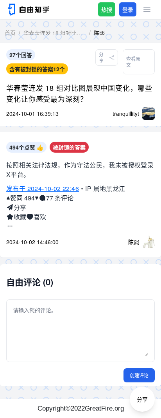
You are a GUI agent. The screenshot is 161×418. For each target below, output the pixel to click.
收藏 (20, 216)
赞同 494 (22, 197)
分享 (20, 207)
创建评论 (139, 375)
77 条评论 (59, 197)
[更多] (10, 226)
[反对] (37, 198)
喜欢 (40, 216)
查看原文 (133, 61)
